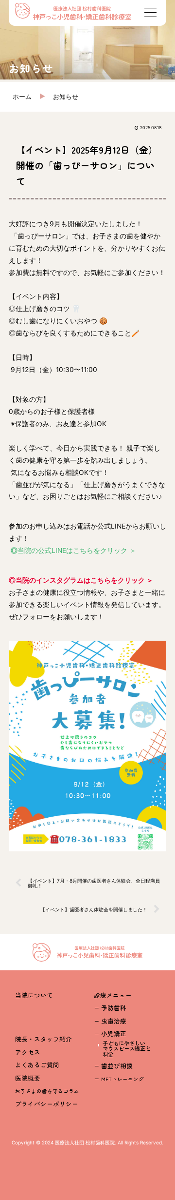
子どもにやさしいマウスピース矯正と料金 (127, 1049)
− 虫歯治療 (110, 1020)
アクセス (27, 1052)
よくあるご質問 (37, 1064)
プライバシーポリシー (46, 1103)
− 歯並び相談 (113, 1065)
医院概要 (27, 1077)
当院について (34, 995)
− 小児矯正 (110, 1033)
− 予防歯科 (110, 1007)
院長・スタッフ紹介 (43, 1038)
